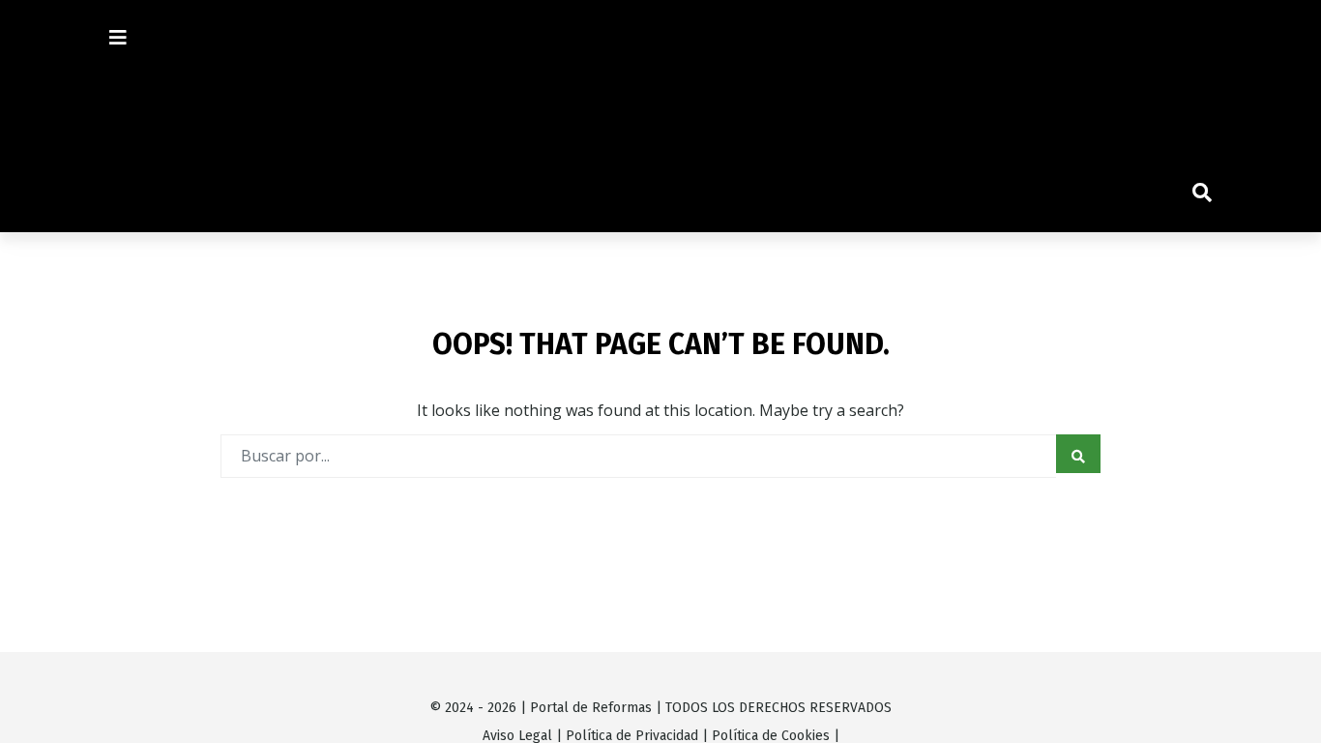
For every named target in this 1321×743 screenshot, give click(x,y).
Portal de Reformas (591, 707)
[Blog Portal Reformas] (660, 117)
